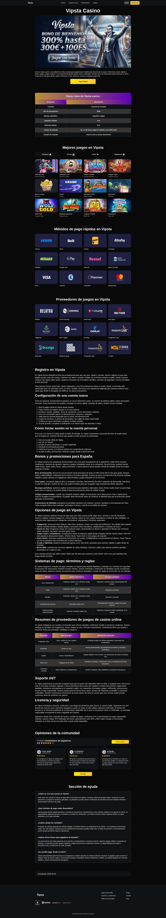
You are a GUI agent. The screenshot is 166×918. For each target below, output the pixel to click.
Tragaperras (118, 154)
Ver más (83, 774)
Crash (94, 154)
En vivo (69, 154)
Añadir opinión (120, 742)
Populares (45, 154)
